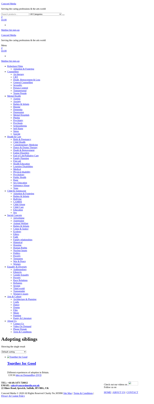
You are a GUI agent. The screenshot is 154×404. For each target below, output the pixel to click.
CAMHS (17, 201)
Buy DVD (36, 375)
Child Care (18, 207)
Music (16, 313)
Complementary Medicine (25, 145)
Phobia (16, 117)
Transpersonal (19, 90)
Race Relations (20, 280)
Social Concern (14, 215)
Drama (16, 307)
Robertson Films (15, 66)
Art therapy (18, 74)
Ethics (16, 234)
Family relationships (22, 239)
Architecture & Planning (24, 299)
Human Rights (20, 247)
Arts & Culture (14, 296)
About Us (12, 321)
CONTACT (132, 392)
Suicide (16, 134)
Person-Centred (20, 88)
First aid (17, 161)
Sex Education (20, 182)
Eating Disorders (21, 153)
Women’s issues (20, 294)
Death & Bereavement (23, 150)
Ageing (16, 98)
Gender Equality (21, 275)
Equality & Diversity (17, 266)
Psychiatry (18, 120)
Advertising (18, 218)
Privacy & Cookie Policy (13, 396)
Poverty (17, 256)
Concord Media (8, 3)
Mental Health (14, 96)
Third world (19, 288)
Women (17, 264)
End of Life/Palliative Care (26, 155)
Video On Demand (22, 326)
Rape (15, 180)
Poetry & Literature (22, 318)
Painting (17, 315)
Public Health (19, 177)
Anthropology (20, 269)
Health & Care (14, 136)
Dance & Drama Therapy (25, 147)
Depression (18, 112)
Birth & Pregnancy (22, 139)
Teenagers (18, 258)
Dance (16, 304)
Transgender (19, 291)
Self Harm (18, 128)
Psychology (18, 174)
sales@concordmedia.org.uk (25, 385)
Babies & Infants (21, 104)
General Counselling (23, 82)
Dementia (17, 109)
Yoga (15, 188)
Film (15, 310)
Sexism (16, 285)
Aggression (18, 220)
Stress (16, 131)
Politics (16, 253)
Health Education (21, 163)
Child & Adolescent (16, 191)
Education (18, 210)
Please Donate (20, 329)
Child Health (19, 142)
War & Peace (19, 261)
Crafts (16, 302)
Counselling (13, 71)
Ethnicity (17, 272)
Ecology (17, 231)
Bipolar (16, 107)
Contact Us (18, 323)
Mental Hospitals (21, 115)
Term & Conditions (22, 332)
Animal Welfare (20, 223)
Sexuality (17, 85)
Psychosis (18, 123)
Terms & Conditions (83, 393)
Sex (15, 212)
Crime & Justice (20, 229)
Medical (17, 169)
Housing (17, 245)
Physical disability (21, 172)
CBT (15, 77)
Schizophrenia (20, 126)
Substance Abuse (21, 185)
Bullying (17, 199)
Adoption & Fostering (23, 69)
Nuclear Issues (20, 250)
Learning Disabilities (23, 166)
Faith (15, 237)
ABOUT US (119, 392)
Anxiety (17, 101)
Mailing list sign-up (10, 30)
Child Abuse (19, 204)
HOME (107, 392)
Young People (20, 93)
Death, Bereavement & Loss (26, 79)
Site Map (67, 393)
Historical (17, 242)
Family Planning (21, 158)
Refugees (17, 283)
